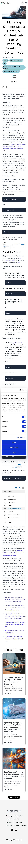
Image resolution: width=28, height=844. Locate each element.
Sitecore (5, 60)
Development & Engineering (11, 71)
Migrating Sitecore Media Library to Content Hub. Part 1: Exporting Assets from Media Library (15, 599)
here (19, 262)
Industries (9, 819)
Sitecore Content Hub (16, 60)
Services (9, 825)
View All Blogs (14, 797)
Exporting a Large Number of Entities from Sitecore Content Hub (14, 639)
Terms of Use (19, 816)
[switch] (24, 421)
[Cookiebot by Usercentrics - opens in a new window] (19, 390)
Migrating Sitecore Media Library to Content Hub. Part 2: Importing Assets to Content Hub (15, 608)
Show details (19, 437)
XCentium (14, 82)
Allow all (14, 442)
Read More (7, 693)
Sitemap (17, 819)
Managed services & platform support (11, 67)
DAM (4, 63)
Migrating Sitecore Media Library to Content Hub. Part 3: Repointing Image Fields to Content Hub (15, 616)
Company (9, 816)
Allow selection (14, 447)
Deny (14, 452)
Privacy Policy (19, 822)
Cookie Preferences (20, 825)
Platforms (9, 822)
